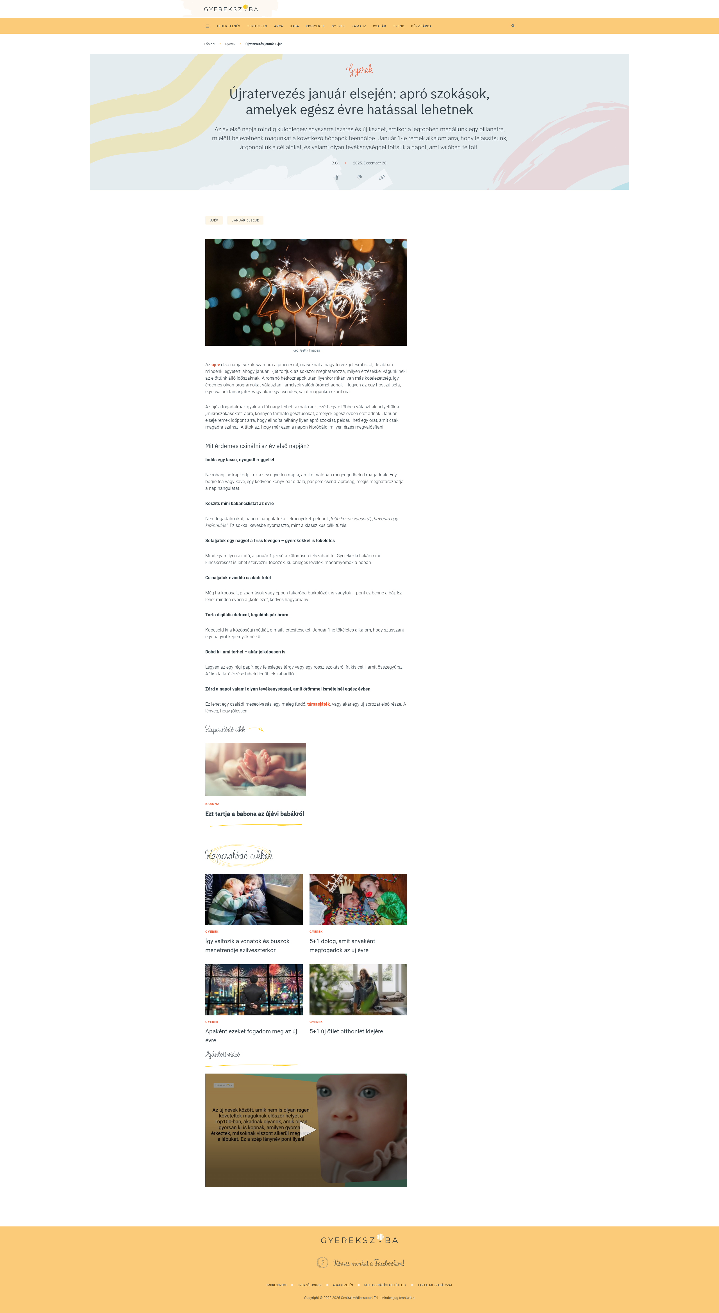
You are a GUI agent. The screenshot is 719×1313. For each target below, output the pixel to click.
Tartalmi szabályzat (435, 1285)
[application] (306, 1130)
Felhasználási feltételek (385, 1285)
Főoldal (209, 44)
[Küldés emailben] (359, 177)
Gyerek (230, 44)
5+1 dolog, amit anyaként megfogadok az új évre (342, 946)
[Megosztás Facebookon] (337, 177)
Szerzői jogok (310, 1285)
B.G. (336, 163)
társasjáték (318, 704)
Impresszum (276, 1285)
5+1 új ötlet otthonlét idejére (346, 1031)
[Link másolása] (382, 177)
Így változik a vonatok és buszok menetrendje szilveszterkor (247, 946)
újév (214, 220)
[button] (306, 1129)
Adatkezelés (343, 1285)
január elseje (245, 220)
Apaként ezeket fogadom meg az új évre (251, 1036)
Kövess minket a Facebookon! (369, 1263)
